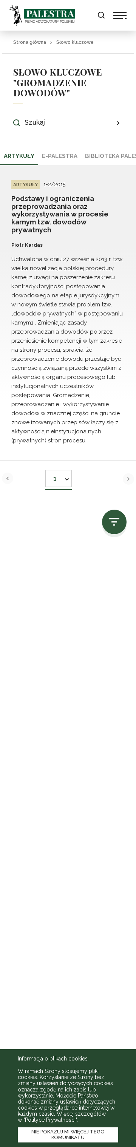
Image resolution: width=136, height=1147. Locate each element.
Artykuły (19, 156)
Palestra (42, 15)
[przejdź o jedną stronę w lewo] (7, 478)
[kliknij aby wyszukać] (118, 122)
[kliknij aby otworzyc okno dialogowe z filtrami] (114, 522)
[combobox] (58, 476)
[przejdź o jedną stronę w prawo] (128, 479)
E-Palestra (59, 156)
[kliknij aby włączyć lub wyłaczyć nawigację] (120, 15)
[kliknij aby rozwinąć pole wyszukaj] (101, 15)
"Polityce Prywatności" (50, 1120)
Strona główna (29, 42)
